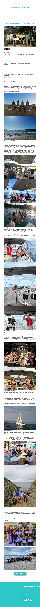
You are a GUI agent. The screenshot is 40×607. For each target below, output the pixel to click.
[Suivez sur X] (7, 49)
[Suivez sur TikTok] (9, 49)
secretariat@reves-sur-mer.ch (28, 597)
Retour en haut (20, 573)
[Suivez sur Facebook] (5, 49)
